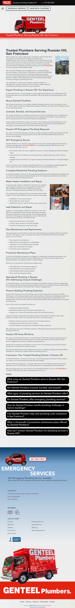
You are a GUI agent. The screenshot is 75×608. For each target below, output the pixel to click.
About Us (11, 525)
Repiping (35, 527)
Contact (10, 522)
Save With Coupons (39, 8)
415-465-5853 (49, 3)
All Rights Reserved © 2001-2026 (44, 605)
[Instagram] (70, 3)
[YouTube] (27, 502)
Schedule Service (17, 8)
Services (29, 602)
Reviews (10, 527)
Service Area (12, 533)
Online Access (33, 605)
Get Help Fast (38, 459)
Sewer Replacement (38, 530)
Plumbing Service (37, 522)
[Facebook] (56, 3)
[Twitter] (65, 3)
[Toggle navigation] (2, 8)
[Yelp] (61, 3)
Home (22, 602)
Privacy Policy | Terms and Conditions (37, 607)
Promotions (11, 530)
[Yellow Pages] (32, 502)
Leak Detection (37, 525)
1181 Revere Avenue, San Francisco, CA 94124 (23, 494)
